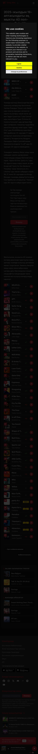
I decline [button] (19, 68)
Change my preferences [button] (19, 71)
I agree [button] (19, 64)
